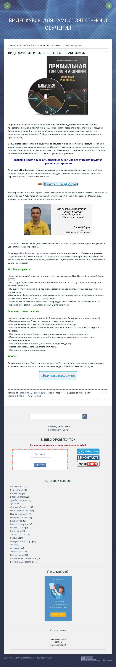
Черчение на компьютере (23, 558)
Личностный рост (19, 524)
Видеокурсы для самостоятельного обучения (58, 24)
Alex (81, 392)
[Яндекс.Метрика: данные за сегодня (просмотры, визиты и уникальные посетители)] (102, 660)
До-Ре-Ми (15, 503)
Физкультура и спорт (21, 541)
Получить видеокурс (58, 375)
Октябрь (29, 45)
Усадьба (14, 537)
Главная (12, 45)
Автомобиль (16, 486)
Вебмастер (16, 493)
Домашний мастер (19, 507)
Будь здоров (16, 489)
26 (38, 45)
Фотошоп (15, 548)
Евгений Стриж (16, 395)
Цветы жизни (17, 555)
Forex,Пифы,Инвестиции (32, 392)
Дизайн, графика (18, 500)
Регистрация (54, 429)
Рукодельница (17, 527)
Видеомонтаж (17, 496)
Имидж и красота (19, 513)
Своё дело (15, 530)
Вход (65, 429)
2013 (20, 45)
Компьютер (16, 520)
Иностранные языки (20, 510)
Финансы (14, 544)
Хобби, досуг (16, 551)
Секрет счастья (18, 534)
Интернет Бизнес (19, 517)
